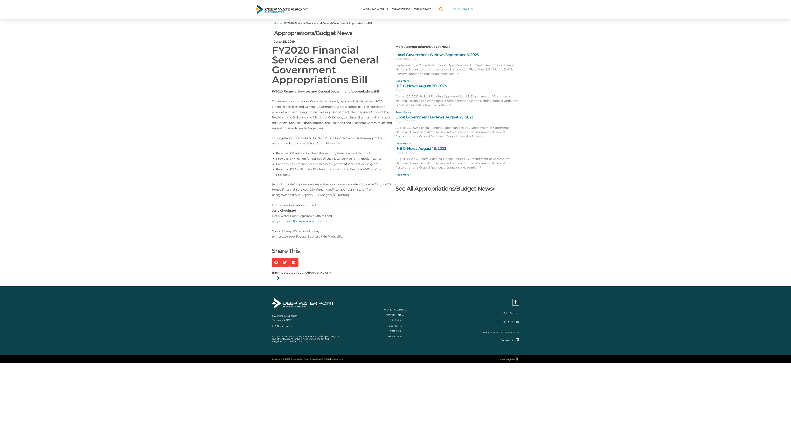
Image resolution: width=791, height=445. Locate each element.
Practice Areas (395, 315)
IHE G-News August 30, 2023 (421, 86)
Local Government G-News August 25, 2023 (434, 117)
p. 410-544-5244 (282, 325)
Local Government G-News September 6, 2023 (437, 55)
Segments (395, 325)
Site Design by (507, 359)
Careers (395, 331)
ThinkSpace (422, 9)
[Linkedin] (517, 339)
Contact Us (510, 312)
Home (278, 23)
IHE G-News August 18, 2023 (421, 148)
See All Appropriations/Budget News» (445, 188)
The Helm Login (508, 321)
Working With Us (375, 9)
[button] (441, 9)
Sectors (395, 320)
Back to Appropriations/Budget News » (301, 272)
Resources (395, 336)
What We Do (401, 9)
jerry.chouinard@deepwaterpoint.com (299, 221)
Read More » (403, 80)
